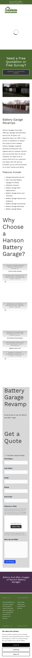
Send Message (10, 561)
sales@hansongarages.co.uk (16, 3)
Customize (16, 649)
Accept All (16, 645)
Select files (16, 526)
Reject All (16, 654)
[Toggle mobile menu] (28, 10)
